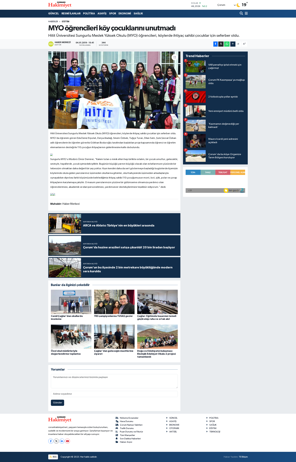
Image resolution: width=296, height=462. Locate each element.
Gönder (57, 402)
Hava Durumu (126, 421)
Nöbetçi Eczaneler (129, 418)
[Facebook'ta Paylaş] (215, 44)
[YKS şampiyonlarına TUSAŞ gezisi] (114, 301)
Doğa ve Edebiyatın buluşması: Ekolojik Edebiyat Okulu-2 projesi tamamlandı (156, 354)
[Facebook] (50, 441)
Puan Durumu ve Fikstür (131, 432)
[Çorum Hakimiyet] (59, 5)
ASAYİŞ (102, 13)
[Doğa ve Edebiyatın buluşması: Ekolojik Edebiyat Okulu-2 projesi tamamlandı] (157, 336)
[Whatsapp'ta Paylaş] (227, 44)
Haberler (53, 22)
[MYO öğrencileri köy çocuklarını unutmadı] (114, 90)
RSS (54, 457)
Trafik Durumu (127, 428)
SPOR (112, 13)
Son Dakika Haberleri (130, 438)
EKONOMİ (125, 13)
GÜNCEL (53, 13)
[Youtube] (67, 441)
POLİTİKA (89, 13)
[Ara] (242, 13)
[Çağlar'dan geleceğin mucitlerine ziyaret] (114, 336)
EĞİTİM (65, 22)
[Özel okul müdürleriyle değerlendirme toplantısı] (71, 336)
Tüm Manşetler (127, 435)
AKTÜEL (173, 432)
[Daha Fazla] (232, 44)
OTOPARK (174, 428)
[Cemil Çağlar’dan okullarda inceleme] (71, 301)
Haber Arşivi (126, 442)
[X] (56, 441)
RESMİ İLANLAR (71, 13)
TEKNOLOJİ (214, 432)
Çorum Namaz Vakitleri (131, 425)
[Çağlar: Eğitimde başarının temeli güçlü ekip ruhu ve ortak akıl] (157, 301)
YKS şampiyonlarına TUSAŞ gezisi (113, 316)
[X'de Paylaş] (221, 44)
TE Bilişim (243, 457)
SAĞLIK (138, 13)
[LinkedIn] (61, 441)
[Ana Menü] (246, 13)
